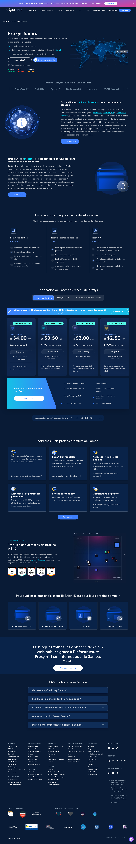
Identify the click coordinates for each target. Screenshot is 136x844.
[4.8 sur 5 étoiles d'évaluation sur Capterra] (31, 70)
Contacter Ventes (99, 10)
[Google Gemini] (117, 761)
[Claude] (121, 761)
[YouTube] (113, 748)
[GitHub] (117, 748)
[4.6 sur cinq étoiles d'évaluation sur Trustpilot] (11, 70)
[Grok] (125, 761)
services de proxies (38, 560)
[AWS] (11, 813)
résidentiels (97, 113)
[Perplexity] (113, 761)
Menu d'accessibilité (14, 838)
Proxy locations (15, 21)
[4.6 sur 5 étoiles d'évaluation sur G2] (21, 70)
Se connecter (112, 10)
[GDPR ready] (111, 826)
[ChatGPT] (109, 761)
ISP (112, 113)
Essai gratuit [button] (125, 10)
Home (5, 21)
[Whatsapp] (109, 773)
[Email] (113, 773)
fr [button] (88, 10)
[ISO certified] (97, 826)
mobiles (106, 113)
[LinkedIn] (109, 748)
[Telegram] (117, 773)
